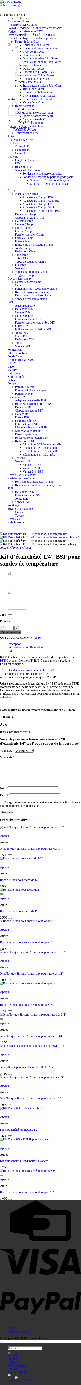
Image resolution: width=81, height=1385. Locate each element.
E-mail (5, 795)
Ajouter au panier (11, 632)
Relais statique (23, 166)
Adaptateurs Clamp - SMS (38, 207)
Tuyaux (19, 515)
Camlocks (13, 143)
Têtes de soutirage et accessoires (34, 112)
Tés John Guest (32, 82)
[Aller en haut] (1, 1342)
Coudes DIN (22, 312)
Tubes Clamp (23, 258)
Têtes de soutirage (33, 122)
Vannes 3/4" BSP (33, 471)
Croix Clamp (23, 227)
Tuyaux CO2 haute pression (39, 38)
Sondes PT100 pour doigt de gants (50, 183)
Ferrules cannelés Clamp (29, 234)
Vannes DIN (22, 346)
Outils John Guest (33, 68)
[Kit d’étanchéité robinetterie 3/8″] (17, 589)
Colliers (19, 512)
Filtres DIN (22, 325)
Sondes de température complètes (42, 173)
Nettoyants (14, 373)
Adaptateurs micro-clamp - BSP (41, 210)
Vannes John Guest (34, 102)
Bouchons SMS (24, 491)
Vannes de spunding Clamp (31, 271)
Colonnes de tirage (26, 24)
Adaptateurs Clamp (26, 193)
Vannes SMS (23, 502)
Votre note (7, 750)
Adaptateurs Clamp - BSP (38, 197)
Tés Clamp (21, 254)
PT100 (4, 660)
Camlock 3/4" (23, 153)
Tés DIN (20, 342)
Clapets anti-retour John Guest (41, 48)
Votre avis (7, 757)
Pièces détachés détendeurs (39, 34)
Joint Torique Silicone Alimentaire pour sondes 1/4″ (30, 1098)
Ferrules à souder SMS (28, 495)
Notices (12, 31)
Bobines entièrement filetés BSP (34, 403)
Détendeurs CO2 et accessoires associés (38, 28)
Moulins (12, 370)
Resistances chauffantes (22, 478)
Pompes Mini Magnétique (30, 390)
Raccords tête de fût (34, 119)
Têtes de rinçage (24, 109)
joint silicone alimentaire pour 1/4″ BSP (30, 670)
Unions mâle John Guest (37, 99)
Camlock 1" (22, 146)
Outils (11, 380)
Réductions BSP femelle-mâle (40, 447)
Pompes (12, 383)
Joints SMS (22, 498)
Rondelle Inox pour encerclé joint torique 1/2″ (27, 1004)
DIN (10, 302)
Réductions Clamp (26, 251)
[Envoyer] (9, 1353)
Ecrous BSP (22, 417)
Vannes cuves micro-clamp (31, 298)
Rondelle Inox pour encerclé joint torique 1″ (26, 942)
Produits (16, 547)
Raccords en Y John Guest (38, 75)
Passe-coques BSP (26, 434)
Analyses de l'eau (25, 129)
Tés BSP (20, 458)
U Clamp (20, 265)
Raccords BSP (16, 397)
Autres (11, 136)
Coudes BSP (22, 414)
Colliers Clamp (24, 221)
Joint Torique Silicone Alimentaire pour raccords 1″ (30, 848)
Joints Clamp (23, 248)
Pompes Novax (24, 393)
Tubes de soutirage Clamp (30, 261)
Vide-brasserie (16, 522)
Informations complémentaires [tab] (25, 647)
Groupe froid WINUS (21, 359)
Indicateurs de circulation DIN (33, 329)
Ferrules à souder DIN (28, 319)
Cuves (19, 285)
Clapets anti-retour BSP (29, 410)
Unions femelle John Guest (39, 95)
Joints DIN (21, 332)
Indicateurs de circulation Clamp (34, 244)
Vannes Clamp (23, 268)
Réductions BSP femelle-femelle (42, 444)
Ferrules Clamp (24, 237)
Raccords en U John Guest (38, 72)
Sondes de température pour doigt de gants (48, 177)
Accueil (4, 547)
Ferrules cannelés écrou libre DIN (35, 322)
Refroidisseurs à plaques (22, 474)
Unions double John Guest (38, 92)
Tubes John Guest (33, 88)
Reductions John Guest (36, 78)
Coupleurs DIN (24, 315)
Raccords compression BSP (31, 437)
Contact (12, 38)
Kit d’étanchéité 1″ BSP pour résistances (24, 1160)
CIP (10, 187)
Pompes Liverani (25, 386)
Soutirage (13, 505)
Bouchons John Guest (36, 44)
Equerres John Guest (35, 65)
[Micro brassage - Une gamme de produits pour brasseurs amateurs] (10, 3)
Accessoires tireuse (19, 21)
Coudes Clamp (24, 224)
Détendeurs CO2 (33, 31)
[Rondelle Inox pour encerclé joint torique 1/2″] (17, 608)
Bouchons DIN (24, 309)
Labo (11, 366)
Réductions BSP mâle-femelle (40, 451)
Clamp (11, 190)
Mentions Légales (18, 1331)
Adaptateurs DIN (25, 305)
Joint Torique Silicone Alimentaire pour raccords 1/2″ (31, 973)
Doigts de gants (24, 160)
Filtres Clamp (23, 241)
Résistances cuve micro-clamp (33, 295)
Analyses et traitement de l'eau (26, 126)
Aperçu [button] (4, 835)
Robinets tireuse (24, 105)
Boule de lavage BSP (20, 139)
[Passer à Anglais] (48, 1377)
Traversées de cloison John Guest (42, 85)
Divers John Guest (34, 55)
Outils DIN (21, 336)
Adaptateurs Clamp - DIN (38, 204)
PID (17, 163)
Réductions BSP (25, 441)
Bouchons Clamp (25, 214)
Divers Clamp (23, 231)
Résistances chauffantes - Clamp (34, 481)
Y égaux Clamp (24, 275)
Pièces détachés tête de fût (38, 116)
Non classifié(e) (17, 376)
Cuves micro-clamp (19, 278)
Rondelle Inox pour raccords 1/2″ (20, 879)
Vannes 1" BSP (32, 464)
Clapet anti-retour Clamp (29, 217)
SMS (11, 488)
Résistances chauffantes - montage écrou (39, 485)
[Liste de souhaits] (1, 529)
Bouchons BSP (24, 407)
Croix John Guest (33, 51)
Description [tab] (14, 644)
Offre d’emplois (17, 34)
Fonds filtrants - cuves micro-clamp (36, 288)
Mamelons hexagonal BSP (31, 427)
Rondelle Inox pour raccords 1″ (18, 911)
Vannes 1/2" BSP (33, 468)
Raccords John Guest (27, 41)
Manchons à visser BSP (29, 430)
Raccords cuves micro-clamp (32, 292)
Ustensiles (14, 518)
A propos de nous (18, 1372)
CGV (11, 1328)
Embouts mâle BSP (26, 420)
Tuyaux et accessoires (20, 508)
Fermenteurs (15, 349)
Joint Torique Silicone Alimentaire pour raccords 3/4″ (31, 1036)
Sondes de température (28, 170)
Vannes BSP (22, 461)
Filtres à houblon (18, 353)
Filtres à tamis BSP (26, 424)
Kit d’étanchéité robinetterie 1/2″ (19, 1129)
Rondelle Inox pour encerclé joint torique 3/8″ (27, 1192)
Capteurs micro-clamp (28, 281)
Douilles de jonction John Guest (42, 61)
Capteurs (13, 156)
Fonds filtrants (16, 356)
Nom (4, 788)
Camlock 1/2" (23, 149)
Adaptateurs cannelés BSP (31, 400)
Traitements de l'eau (27, 132)
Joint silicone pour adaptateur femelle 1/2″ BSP (28, 1067)
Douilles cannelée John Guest (40, 58)
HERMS (13, 363)
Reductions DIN (25, 339)
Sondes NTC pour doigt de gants (49, 180)
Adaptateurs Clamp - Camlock (41, 200)
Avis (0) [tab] (12, 650)
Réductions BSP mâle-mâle (39, 454)
